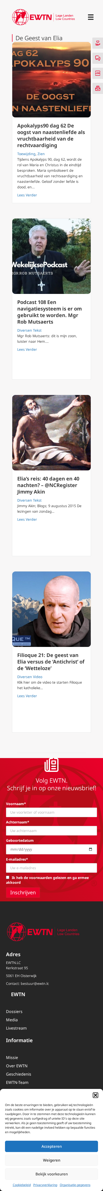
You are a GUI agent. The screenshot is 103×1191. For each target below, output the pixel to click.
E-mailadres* (17, 859)
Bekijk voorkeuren (52, 1173)
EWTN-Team (17, 1082)
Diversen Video (29, 676)
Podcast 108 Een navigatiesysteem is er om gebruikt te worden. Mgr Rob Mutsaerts (49, 312)
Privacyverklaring (45, 1185)
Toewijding (26, 153)
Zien (41, 153)
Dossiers (14, 1011)
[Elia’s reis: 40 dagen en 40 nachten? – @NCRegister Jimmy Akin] (51, 432)
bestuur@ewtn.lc (35, 983)
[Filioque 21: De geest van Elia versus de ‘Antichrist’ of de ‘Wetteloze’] (51, 609)
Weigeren (51, 1160)
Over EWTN (17, 1066)
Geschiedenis (18, 1074)
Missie (12, 1057)
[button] (95, 1095)
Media (12, 1020)
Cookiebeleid (22, 1185)
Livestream (16, 1028)
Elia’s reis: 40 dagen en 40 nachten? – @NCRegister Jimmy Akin (48, 485)
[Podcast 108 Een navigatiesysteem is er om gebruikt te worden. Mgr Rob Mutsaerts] (51, 256)
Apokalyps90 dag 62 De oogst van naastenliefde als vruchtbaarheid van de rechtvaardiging (51, 135)
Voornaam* (16, 803)
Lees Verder (27, 194)
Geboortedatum (20, 840)
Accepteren (52, 1146)
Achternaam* (17, 822)
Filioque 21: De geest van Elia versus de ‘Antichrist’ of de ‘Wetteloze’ (50, 662)
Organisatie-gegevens (75, 1185)
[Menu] (90, 17)
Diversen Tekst (29, 330)
